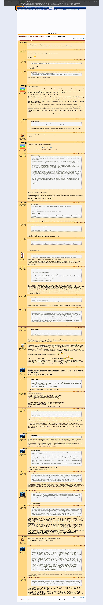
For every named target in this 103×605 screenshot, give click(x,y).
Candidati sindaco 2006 (65, 9)
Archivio (51, 7)
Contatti (35, 602)
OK (77, 4)
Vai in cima (83, 602)
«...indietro (76, 38)
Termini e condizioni (22, 602)
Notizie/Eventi (28, 7)
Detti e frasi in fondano (22, 9)
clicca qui (78, 3)
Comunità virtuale (36, 7)
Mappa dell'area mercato (33, 9)
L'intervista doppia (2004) (75, 9)
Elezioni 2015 (50, 9)
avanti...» (83, 38)
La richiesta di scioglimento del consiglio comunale (31, 36)
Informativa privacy (30, 602)
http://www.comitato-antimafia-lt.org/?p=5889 (40, 147)
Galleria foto (45, 7)
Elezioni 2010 (56, 9)
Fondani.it (22, 7)
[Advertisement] (51, 21)
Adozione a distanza (43, 9)
